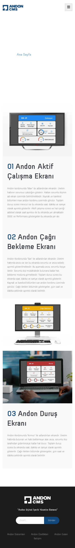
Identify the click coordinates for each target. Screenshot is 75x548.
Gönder (51, 520)
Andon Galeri (61, 534)
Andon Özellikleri (39, 534)
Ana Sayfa (24, 54)
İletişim (37, 538)
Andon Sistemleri (16, 534)
